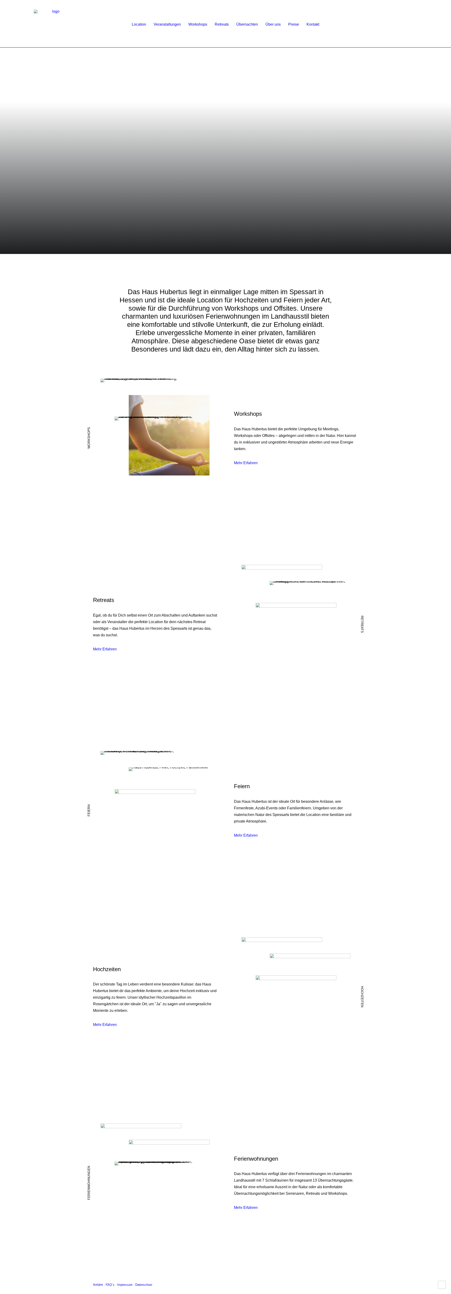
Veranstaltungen (167, 24)
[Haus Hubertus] (54, 24)
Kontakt (313, 24)
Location (139, 24)
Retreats (222, 24)
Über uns (273, 24)
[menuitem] (138, 24)
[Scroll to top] (442, 1284)
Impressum (124, 1284)
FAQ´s (110, 1284)
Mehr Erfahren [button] (246, 463)
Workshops (197, 24)
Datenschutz (143, 1284)
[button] (415, 24)
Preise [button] (293, 24)
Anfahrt (98, 1284)
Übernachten (247, 24)
